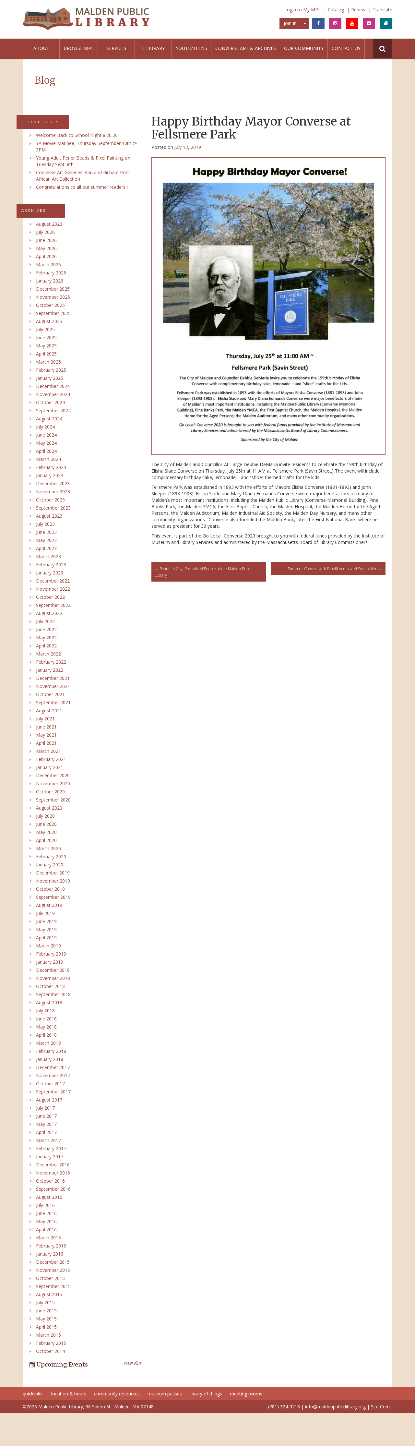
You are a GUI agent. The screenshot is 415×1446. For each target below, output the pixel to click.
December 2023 (53, 483)
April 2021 (46, 743)
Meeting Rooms (246, 1394)
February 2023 (51, 564)
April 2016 (46, 1229)
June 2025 (46, 337)
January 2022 (49, 670)
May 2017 (46, 1124)
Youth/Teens (191, 48)
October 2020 (50, 792)
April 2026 (46, 256)
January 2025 (49, 378)
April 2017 (46, 1132)
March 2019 (48, 946)
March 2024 (48, 459)
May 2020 (46, 832)
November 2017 (53, 1075)
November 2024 (53, 394)
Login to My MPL (302, 9)
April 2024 (46, 451)
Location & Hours (68, 1394)
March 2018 (48, 1043)
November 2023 (53, 491)
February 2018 (51, 1051)
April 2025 (46, 354)
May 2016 (46, 1221)
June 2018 (46, 1019)
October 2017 (50, 1083)
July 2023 (45, 524)
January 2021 (49, 767)
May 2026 (46, 248)
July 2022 (45, 621)
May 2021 (46, 735)
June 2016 (46, 1213)
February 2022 (51, 662)
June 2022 (46, 629)
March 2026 (48, 264)
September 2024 (53, 410)
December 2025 (53, 289)
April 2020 (46, 840)
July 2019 (45, 913)
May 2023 (46, 540)
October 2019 (50, 889)
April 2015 (46, 1327)
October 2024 (50, 402)
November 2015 (53, 1270)
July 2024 (45, 427)
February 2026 (51, 273)
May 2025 (46, 346)
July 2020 (45, 816)
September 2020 (53, 800)
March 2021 (48, 751)
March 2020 (48, 848)
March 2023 (48, 556)
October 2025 (50, 305)
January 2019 (49, 962)
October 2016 (50, 1181)
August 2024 (49, 419)
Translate (382, 9)
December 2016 (53, 1165)
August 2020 (49, 808)
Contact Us (346, 48)
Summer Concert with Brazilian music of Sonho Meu (335, 569)
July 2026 (45, 232)
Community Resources (117, 1394)
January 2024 (49, 475)
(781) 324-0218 (284, 1407)
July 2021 (45, 719)
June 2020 (46, 824)
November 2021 (53, 686)
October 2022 (50, 597)
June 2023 (46, 532)
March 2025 (48, 362)
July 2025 (45, 329)
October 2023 (50, 500)
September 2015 (53, 1286)
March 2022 (48, 654)
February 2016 (51, 1246)
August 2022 (49, 613)
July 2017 (45, 1108)
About (41, 48)
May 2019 (46, 929)
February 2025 (51, 370)
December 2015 (53, 1262)
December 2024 (53, 386)
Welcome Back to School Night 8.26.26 (77, 135)
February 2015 (51, 1343)
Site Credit (381, 1407)
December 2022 (53, 581)
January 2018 (49, 1059)
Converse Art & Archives (245, 48)
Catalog (336, 9)
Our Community (304, 48)
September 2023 (53, 508)
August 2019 (49, 905)
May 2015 (46, 1319)
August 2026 (49, 224)
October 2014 (50, 1351)
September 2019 (53, 897)
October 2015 (50, 1278)
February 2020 (51, 856)
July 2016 (45, 1205)
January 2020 (49, 865)
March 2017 (48, 1140)
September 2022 (53, 605)
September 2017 (53, 1092)
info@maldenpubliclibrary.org (335, 1407)
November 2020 (53, 783)
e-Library (153, 48)
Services (116, 48)
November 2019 (53, 881)
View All (131, 1363)
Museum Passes (165, 1394)
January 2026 (49, 281)
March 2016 (48, 1238)
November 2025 (53, 297)
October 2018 (50, 986)
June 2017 (46, 1116)
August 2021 (49, 710)
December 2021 (53, 678)
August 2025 (49, 321)
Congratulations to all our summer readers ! (82, 187)
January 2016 (49, 1254)
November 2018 (53, 978)
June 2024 (46, 435)
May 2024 (46, 443)
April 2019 (46, 937)
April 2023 (46, 548)
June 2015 (46, 1310)
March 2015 (48, 1335)
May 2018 (46, 1027)
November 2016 (53, 1173)
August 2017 (49, 1100)
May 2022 (46, 637)
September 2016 (53, 1189)
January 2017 (49, 1156)
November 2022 (53, 589)
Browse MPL (79, 48)
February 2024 (51, 467)
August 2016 (49, 1197)
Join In (290, 23)
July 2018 (45, 1010)
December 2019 (53, 873)
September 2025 (53, 313)
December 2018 (53, 970)
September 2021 (53, 702)
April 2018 (46, 1035)
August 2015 (49, 1294)
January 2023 (49, 573)
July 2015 (45, 1302)
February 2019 (51, 954)
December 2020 (53, 775)
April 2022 (46, 646)
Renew (358, 9)
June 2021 (46, 727)
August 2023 (49, 516)
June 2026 (46, 240)
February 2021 (51, 759)
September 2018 (53, 994)
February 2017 (51, 1148)
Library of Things (206, 1394)
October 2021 (50, 694)
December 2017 (53, 1067)
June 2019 (46, 921)
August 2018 (49, 1002)
